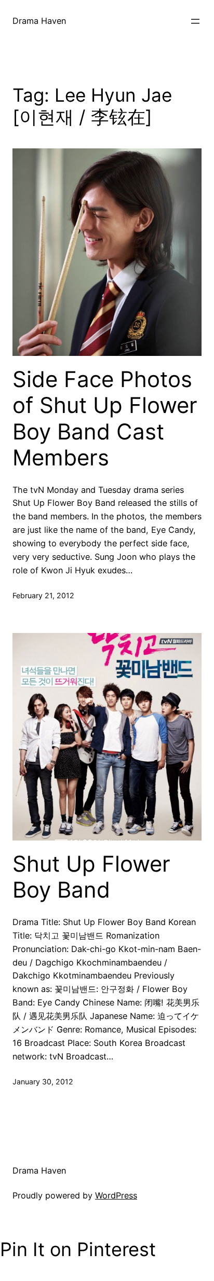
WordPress (116, 1195)
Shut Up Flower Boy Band (91, 877)
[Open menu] (195, 21)
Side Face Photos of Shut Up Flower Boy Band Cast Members (104, 418)
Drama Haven (39, 21)
